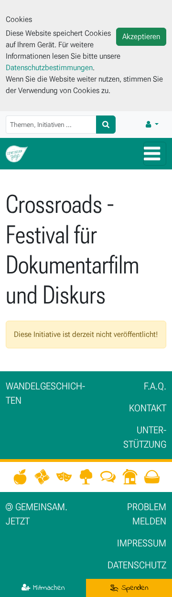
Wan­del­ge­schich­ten (45, 393)
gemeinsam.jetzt (36, 514)
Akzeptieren (141, 36)
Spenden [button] (133, 588)
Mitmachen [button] (47, 588)
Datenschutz (137, 565)
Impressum (141, 543)
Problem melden (146, 514)
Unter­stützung (144, 437)
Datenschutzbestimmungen (49, 67)
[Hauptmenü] (154, 154)
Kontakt (147, 408)
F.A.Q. (155, 386)
